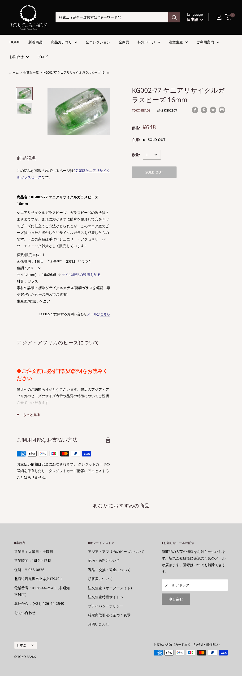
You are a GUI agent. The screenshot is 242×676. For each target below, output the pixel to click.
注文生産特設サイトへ (105, 596)
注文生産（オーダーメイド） (111, 587)
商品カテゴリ (61, 42)
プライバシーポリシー (105, 606)
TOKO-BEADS (141, 110)
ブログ (42, 56)
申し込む (176, 599)
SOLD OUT (154, 172)
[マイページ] (219, 17)
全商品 (124, 42)
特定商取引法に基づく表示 (109, 615)
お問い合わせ (24, 612)
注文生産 (176, 42)
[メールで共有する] (222, 109)
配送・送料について (104, 560)
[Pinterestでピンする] (204, 109)
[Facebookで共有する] (195, 109)
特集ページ (146, 42)
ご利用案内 (205, 42)
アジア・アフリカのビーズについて (116, 551)
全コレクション (98, 42)
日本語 (21, 645)
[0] (229, 17)
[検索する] (174, 17)
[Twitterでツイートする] (213, 109)
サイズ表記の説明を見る (81, 274)
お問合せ (16, 56)
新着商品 (35, 42)
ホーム (14, 72)
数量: (136, 154)
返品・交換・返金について (109, 569)
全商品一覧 (31, 72)
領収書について (100, 578)
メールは (98, 314)
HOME (14, 42)
